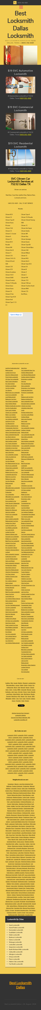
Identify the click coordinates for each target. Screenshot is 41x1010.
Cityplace (32, 815)
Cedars (27, 844)
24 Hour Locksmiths (26, 632)
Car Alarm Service (10, 437)
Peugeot (8, 696)
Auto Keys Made (25, 454)
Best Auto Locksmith (26, 649)
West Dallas (15, 804)
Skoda (22, 696)
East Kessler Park (14, 819)
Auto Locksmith (25, 386)
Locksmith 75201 (30, 746)
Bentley (20, 683)
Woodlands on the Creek (19, 899)
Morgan (29, 690)
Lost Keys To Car (10, 421)
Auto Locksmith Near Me (12, 435)
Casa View (22, 844)
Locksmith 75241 (20, 740)
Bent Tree (29, 828)
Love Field (29, 890)
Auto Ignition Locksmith (27, 441)
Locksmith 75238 (28, 737)
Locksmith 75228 (22, 766)
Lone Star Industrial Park (26, 784)
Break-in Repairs (25, 614)
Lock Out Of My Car (10, 525)
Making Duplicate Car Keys (13, 406)
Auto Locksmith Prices (27, 401)
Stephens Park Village (25, 804)
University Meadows (21, 848)
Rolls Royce (14, 696)
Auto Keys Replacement (12, 570)
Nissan (27, 687)
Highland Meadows (25, 802)
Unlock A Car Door (10, 543)
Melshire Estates (17, 797)
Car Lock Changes (26, 570)
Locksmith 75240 (12, 755)
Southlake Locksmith (15, 932)
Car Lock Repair (9, 499)
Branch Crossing (30, 830)
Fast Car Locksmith (26, 548)
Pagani (27, 701)
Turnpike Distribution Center (13, 877)
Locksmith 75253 (22, 735)
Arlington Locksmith (15, 954)
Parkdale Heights (11, 912)
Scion (28, 692)
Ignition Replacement (27, 372)
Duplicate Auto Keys (26, 390)
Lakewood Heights (25, 884)
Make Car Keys (25, 494)
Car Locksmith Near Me (27, 435)
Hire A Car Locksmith (11, 466)
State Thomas (30, 899)
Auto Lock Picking (10, 638)
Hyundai (18, 701)
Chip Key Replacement (27, 474)
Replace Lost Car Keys (27, 397)
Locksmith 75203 (12, 773)
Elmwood (30, 839)
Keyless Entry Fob (10, 630)
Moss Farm (25, 835)
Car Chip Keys (9, 641)
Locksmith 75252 (28, 771)
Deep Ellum (31, 906)
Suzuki (15, 683)
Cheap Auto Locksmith (11, 468)
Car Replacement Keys (27, 552)
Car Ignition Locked (26, 645)
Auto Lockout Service (11, 601)
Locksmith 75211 (10, 746)
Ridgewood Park (22, 906)
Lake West (21, 853)
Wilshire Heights (11, 870)
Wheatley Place (10, 828)
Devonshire (29, 857)
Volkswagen (10, 687)
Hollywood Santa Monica (28, 866)
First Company (30, 912)
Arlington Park (16, 866)
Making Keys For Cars (11, 472)
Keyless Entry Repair (11, 565)
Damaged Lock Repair (27, 536)
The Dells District (11, 868)
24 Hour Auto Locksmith (28, 654)
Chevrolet (23, 690)
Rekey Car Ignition (10, 415)
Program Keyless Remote (28, 488)
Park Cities (18, 835)
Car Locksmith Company (28, 446)
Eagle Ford (11, 864)
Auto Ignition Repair (10, 403)
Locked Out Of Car (10, 372)
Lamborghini (31, 683)
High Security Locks (26, 634)
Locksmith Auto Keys (11, 474)
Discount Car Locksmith (12, 536)
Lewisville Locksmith (15, 945)
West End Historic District (28, 861)
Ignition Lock (24, 426)
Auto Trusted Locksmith (12, 519)
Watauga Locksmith (15, 942)
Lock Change (9, 603)
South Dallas (14, 892)
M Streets (22, 901)
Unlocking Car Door (26, 485)
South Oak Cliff (23, 839)
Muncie (24, 828)
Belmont (22, 857)
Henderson (21, 886)
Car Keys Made (25, 508)
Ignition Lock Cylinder (27, 510)
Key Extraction (25, 672)
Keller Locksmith (14, 935)
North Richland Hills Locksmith (18, 949)
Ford (20, 698)
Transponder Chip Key (27, 621)
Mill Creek (32, 824)
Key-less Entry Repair (11, 548)
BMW (18, 690)
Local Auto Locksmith (27, 641)
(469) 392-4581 (23, 3)
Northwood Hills (12, 915)
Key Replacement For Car (12, 463)
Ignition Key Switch (10, 417)
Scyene (12, 910)
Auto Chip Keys (9, 452)
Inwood (32, 870)
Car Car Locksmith (10, 634)
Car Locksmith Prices (27, 521)
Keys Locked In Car (10, 501)
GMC (33, 696)
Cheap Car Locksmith (11, 412)
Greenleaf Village (11, 842)
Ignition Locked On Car (11, 426)
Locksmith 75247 (17, 762)
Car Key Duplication (11, 408)
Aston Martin (16, 694)
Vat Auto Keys (9, 459)
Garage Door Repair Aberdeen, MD (20, 717)
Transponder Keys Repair (28, 514)
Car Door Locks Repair (27, 415)
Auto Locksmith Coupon (27, 612)
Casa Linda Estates (29, 875)
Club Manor (26, 824)
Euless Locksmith (14, 940)
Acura (13, 701)
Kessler (18, 870)
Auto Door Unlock (10, 623)
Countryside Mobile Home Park (19, 822)
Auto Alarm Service (10, 567)
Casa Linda (14, 886)
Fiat (26, 696)
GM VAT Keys (25, 528)
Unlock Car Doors (26, 406)
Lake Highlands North (16, 850)
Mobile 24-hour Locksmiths (12, 450)
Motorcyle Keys (25, 576)
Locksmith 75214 (10, 740)
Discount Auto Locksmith (28, 403)
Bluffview (9, 786)
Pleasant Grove (26, 799)
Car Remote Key (9, 423)
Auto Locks (24, 421)
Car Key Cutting (25, 574)
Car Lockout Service (10, 636)
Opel (19, 687)
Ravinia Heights (29, 873)
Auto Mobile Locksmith (11, 627)
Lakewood (12, 824)
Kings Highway (17, 813)
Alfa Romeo (27, 694)
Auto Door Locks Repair (27, 618)
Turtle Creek (25, 797)
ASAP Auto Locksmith (27, 457)
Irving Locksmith (14, 957)
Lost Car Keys (25, 592)
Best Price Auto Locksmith (12, 592)
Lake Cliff (19, 904)
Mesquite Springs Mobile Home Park (16, 890)
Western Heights (29, 842)
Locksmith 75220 (22, 760)
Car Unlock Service (26, 497)
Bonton (20, 817)
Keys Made (8, 632)
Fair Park (17, 806)
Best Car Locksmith (26, 627)
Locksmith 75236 (17, 757)
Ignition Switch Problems (28, 377)
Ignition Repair (25, 417)
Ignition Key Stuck (10, 523)
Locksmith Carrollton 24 (20, 720)
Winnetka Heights (28, 846)
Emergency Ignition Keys (12, 446)
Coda (23, 698)
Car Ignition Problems (27, 512)
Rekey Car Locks (25, 519)
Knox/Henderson (30, 901)
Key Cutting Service (10, 581)
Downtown (18, 828)
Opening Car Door (26, 579)
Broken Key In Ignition (27, 610)
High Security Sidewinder (12, 503)
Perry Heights (15, 884)
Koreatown (11, 784)
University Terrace (16, 788)
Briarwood (14, 815)
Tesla (22, 701)
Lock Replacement (10, 397)
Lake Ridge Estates (26, 833)
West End (26, 853)
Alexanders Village (29, 886)
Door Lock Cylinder (10, 410)
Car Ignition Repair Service (12, 598)
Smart (29, 696)
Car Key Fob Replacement (12, 605)
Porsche (28, 698)
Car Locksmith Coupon (11, 454)
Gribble (13, 806)
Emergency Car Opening (28, 388)
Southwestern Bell (28, 808)
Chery (10, 690)
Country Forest (21, 912)
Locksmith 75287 (30, 764)
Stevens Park (9, 901)
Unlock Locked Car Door (28, 594)
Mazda (33, 694)
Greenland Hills (27, 904)
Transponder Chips (26, 605)
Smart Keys (24, 439)
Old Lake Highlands (21, 868)
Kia (33, 685)
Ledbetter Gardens (19, 873)
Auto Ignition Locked (11, 441)
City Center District (14, 857)
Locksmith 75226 (28, 762)
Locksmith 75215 (24, 751)
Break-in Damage (26, 523)
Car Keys (23, 630)
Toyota (15, 690)
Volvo (7, 690)
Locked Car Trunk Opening (12, 430)
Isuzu (15, 692)
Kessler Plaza (16, 830)
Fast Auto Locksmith (26, 581)
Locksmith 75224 (14, 768)
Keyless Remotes (25, 561)
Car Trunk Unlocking (11, 443)
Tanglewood (31, 881)
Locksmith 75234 (12, 766)
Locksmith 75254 (17, 771)
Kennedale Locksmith (16, 930)
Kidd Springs (10, 873)
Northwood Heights (17, 808)
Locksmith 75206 (27, 744)
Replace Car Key (25, 423)
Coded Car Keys (9, 470)
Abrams (16, 784)
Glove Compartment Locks (12, 432)
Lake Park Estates (15, 802)
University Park (30, 826)
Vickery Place (9, 791)
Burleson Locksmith (15, 937)
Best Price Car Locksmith (12, 541)
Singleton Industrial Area (21, 910)
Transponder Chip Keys (11, 428)
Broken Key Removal (11, 510)
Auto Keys (24, 368)
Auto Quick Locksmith (11, 612)
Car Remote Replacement (28, 375)
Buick (15, 687)
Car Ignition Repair (26, 607)
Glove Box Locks (25, 596)
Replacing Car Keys (10, 399)
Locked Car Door (10, 532)
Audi (22, 694)
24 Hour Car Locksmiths (12, 621)
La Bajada (27, 811)
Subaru (33, 698)
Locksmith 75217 (17, 753)
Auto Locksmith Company (12, 563)
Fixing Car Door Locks (27, 603)
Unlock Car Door (10, 610)
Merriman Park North (12, 875)
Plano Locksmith (14, 959)
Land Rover (9, 694)
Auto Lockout (9, 583)
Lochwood (11, 861)
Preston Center (15, 837)
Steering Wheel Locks (11, 534)
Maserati (25, 683)
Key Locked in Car (10, 545)
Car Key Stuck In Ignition (12, 439)
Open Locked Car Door (11, 625)
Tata (17, 698)
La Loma (23, 830)
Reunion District (11, 811)
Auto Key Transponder (27, 616)
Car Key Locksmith (10, 607)
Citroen (32, 687)
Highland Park (11, 848)
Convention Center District (16, 855)
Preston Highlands (17, 786)
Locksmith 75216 (17, 744)
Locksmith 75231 (20, 764)
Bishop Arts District (16, 795)
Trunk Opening (25, 572)
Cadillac (7, 683)
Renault (23, 687)
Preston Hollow (30, 888)
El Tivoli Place (27, 850)
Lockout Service (25, 667)
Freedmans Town (28, 817)
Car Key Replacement (11, 559)
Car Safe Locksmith (26, 656)
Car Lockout (24, 669)
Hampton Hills (18, 908)
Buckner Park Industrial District (25, 895)
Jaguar (17, 685)
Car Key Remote (9, 461)
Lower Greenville (20, 879)
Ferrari (25, 692)
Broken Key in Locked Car (12, 585)
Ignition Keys (24, 647)
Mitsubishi (8, 698)
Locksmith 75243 (12, 760)
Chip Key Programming (12, 572)
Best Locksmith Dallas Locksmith (20, 24)
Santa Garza (20, 842)
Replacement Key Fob (27, 567)
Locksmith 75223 (10, 764)
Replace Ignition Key (26, 399)
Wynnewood (13, 881)
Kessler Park (22, 888)
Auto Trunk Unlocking (11, 381)
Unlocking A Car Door (11, 448)
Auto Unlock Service (26, 658)
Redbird (9, 884)
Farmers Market (16, 833)
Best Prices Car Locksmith (12, 392)
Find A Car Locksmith (11, 514)
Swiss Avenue (13, 853)
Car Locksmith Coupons (27, 428)
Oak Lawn (17, 861)
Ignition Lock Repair (10, 386)
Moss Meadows (26, 795)
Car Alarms (8, 390)
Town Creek (26, 897)
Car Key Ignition (9, 388)
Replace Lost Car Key (11, 505)
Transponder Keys (26, 652)
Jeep (12, 692)
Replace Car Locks (10, 479)
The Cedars (32, 910)
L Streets (22, 819)
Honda (30, 685)
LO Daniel (8, 833)
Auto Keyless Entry (26, 541)
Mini (12, 683)
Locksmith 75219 (27, 757)
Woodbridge (31, 788)
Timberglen (26, 786)
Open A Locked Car (10, 457)
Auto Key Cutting (10, 508)
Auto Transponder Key (27, 470)
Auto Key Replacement (11, 375)
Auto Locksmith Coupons (12, 554)
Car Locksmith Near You (28, 370)
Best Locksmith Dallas (20, 985)
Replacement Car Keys (11, 521)
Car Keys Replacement (27, 545)
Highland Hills (26, 813)
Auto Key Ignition (10, 512)
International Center (10, 904)
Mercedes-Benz (10, 685)
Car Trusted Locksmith (27, 643)
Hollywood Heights (12, 897)
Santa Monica (13, 906)
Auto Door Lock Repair (27, 543)
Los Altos (20, 897)
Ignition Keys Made (10, 618)
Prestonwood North (16, 799)
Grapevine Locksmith (16, 947)
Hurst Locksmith (14, 925)
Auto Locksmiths (25, 539)
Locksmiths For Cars (26, 554)
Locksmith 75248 (12, 748)
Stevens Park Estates (23, 815)
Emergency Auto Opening (28, 665)
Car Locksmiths (9, 494)
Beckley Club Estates (12, 826)
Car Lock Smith (9, 530)
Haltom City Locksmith (16, 962)
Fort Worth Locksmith (16, 964)
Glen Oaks (25, 788)
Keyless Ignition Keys (27, 412)
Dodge (25, 685)
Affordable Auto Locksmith (12, 488)
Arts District (22, 826)
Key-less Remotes (26, 384)
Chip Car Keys (25, 583)
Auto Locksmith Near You (28, 550)
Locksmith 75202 (22, 755)
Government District (12, 888)
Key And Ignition (10, 384)
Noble (21, 685)
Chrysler (20, 692)
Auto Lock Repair (10, 561)
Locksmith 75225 (12, 735)
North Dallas (18, 824)
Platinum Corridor (26, 859)
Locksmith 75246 (28, 753)
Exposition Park (25, 870)
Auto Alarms (8, 579)
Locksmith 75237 (20, 746)
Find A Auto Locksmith (11, 377)
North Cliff (21, 875)
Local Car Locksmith (11, 395)
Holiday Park (20, 811)
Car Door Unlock (10, 574)
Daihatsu (8, 692)
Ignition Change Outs (11, 576)
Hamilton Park (10, 844)
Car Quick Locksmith (27, 517)
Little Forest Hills (25, 806)
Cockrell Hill (17, 859)
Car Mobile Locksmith (11, 528)
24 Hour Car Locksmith (11, 379)
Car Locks (8, 485)
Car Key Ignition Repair (27, 525)
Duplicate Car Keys (10, 556)
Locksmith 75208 (14, 751)
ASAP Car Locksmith (26, 468)
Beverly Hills (14, 839)
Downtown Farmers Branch (22, 864)
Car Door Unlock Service (28, 534)
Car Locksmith (25, 472)
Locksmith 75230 (22, 773)
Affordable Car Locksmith (12, 497)
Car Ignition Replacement (12, 643)
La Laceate (16, 901)
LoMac (16, 844)
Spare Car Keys (9, 594)
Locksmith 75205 (22, 742)
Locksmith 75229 (23, 748)
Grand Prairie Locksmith (16, 928)
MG (19, 696)
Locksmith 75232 (17, 737)
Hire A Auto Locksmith (11, 401)
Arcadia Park (28, 915)
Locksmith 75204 (30, 740)
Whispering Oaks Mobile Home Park (23, 791)
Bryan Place (31, 868)
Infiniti (13, 698)
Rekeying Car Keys (10, 477)
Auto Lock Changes (26, 419)
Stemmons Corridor (17, 846)
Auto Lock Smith (25, 448)
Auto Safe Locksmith (26, 437)
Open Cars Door (25, 590)
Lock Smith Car (9, 596)
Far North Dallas (26, 877)
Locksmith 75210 (24, 768)
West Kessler (21, 915)
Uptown (14, 895)
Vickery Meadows (24, 837)
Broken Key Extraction (27, 443)
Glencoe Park (9, 908)
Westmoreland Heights (11, 817)
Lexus (33, 690)
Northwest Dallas (22, 881)
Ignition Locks (9, 517)
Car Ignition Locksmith (11, 419)
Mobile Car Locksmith (11, 539)
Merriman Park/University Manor (22, 793)
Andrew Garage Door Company (20, 713)
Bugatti (33, 692)
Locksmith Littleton (20, 715)
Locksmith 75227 (12, 742)
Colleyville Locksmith (15, 952)
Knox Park (12, 835)
